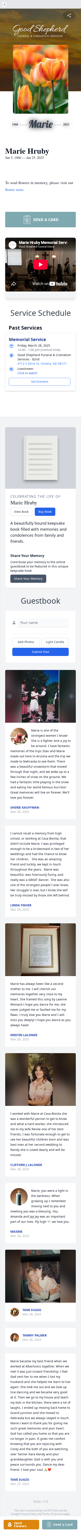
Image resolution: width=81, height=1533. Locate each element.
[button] (40, 696)
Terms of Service (52, 1514)
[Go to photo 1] (39, 720)
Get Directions (39, 381)
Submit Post (40, 652)
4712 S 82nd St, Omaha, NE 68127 (42, 363)
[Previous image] (9, 696)
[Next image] (71, 696)
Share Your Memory (28, 579)
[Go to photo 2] (42, 720)
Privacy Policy (28, 1514)
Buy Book (45, 512)
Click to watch (27, 373)
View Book (21, 512)
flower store (14, 189)
